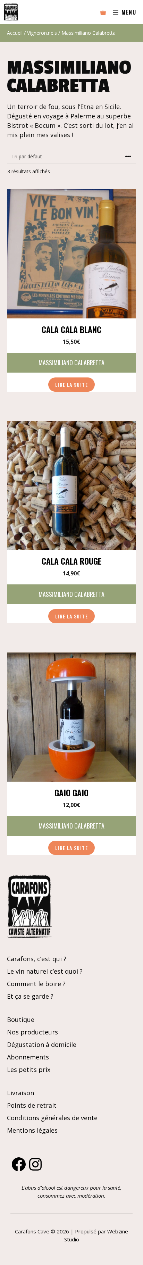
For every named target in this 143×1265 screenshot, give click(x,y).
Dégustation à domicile (41, 1044)
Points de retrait (32, 1105)
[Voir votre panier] (103, 12)
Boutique (20, 1019)
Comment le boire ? (36, 984)
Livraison (20, 1093)
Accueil (15, 33)
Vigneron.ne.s (42, 33)
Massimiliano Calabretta (71, 362)
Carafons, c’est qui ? (36, 959)
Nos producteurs (32, 1032)
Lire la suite (71, 384)
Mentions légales (32, 1130)
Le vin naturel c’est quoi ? (45, 971)
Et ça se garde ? (30, 996)
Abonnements (28, 1057)
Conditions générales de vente (52, 1118)
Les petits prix (28, 1069)
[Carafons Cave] (10, 12)
